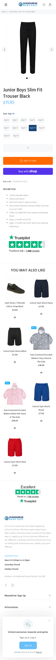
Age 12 (7, 136)
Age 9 (23, 128)
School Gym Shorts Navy (41, 303)
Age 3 (15, 120)
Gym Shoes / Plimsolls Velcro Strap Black (15, 304)
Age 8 (15, 128)
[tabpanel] (28, 47)
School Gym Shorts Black (14, 351)
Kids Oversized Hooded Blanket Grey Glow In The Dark (41, 358)
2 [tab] (29, 78)
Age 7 (6, 128)
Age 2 (6, 120)
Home (4, 11)
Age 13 (16, 136)
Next (51, 49)
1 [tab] (27, 78)
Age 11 (41, 128)
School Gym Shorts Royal (41, 408)
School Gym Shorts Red (15, 462)
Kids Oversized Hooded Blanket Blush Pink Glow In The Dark (15, 414)
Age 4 (23, 120)
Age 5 (32, 120)
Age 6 (41, 120)
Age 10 (33, 128)
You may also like (28, 270)
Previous (4, 49)
